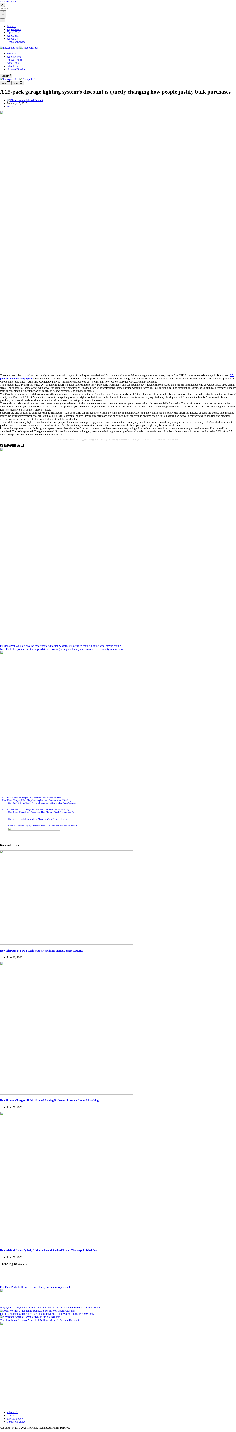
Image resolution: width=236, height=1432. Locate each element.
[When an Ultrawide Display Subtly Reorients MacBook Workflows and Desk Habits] (3, 828)
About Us (12, 1412)
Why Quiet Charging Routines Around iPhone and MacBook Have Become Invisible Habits (50, 1307)
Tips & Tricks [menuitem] (14, 32)
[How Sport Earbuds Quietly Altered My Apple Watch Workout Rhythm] (3, 821)
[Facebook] (2, 446)
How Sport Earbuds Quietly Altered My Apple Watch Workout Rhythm (37, 819)
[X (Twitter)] (6, 446)
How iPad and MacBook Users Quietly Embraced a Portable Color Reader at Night (36, 809)
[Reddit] (19, 446)
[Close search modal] (2, 5)
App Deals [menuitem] (13, 35)
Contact (11, 1415)
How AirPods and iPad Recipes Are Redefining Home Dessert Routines (31, 798)
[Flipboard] (22, 446)
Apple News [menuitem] (14, 29)
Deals (10, 106)
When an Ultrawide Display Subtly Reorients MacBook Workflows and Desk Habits (43, 826)
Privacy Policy (15, 1418)
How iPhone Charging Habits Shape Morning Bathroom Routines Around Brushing (36, 800)
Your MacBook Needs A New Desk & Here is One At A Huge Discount (39, 1320)
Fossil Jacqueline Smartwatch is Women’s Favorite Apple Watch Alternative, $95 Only (47, 1313)
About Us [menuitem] (12, 38)
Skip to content (8, 1)
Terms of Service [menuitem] (16, 41)
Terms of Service (16, 1421)
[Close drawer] (2, 20)
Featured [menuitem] (11, 26)
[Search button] (3, 14)
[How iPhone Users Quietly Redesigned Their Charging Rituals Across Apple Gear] (3, 814)
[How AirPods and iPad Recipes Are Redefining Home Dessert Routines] (66, 943)
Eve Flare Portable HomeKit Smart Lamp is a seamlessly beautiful (36, 1287)
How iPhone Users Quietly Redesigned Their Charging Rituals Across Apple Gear (42, 812)
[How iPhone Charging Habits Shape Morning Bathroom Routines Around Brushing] (66, 1093)
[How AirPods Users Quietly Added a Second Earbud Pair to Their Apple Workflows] (3, 805)
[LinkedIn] (14, 446)
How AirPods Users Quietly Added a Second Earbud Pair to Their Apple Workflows (42, 803)
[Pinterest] (10, 446)
